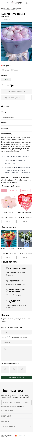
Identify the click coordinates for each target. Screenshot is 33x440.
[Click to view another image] (9, 58)
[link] (8, 202)
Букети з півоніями (17, 8)
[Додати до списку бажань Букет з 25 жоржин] (14, 232)
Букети (8, 8)
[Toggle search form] (8, 3)
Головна (3, 8)
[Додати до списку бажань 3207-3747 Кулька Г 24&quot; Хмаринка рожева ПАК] (14, 196)
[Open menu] (3, 3)
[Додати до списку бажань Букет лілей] (31, 232)
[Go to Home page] (16, 3)
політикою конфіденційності (17, 406)
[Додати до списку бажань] (29, 97)
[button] (16, 410)
